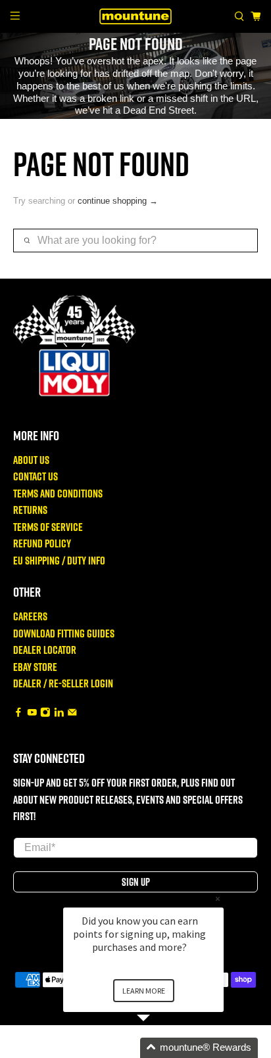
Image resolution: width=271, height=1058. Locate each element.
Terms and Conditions (58, 493)
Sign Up (136, 881)
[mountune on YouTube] (32, 713)
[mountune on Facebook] (18, 713)
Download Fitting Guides (63, 633)
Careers (30, 616)
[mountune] (135, 16)
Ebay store (35, 667)
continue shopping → (118, 201)
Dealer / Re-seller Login (63, 683)
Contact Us (35, 476)
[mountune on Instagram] (45, 713)
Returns (30, 510)
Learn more (143, 991)
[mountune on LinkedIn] (59, 713)
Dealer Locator (44, 649)
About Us (31, 460)
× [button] (217, 898)
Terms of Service (48, 527)
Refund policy (42, 543)
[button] (159, 1048)
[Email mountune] (72, 713)
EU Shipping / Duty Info (59, 560)
